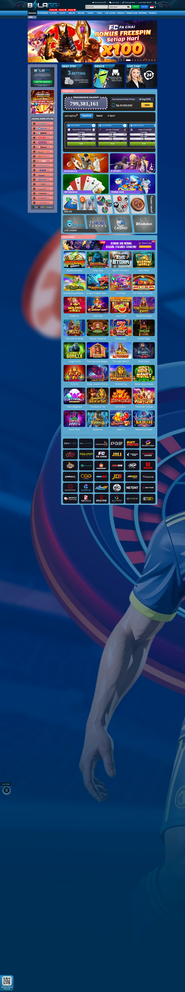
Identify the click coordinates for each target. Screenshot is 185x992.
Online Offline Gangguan (43, 207)
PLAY (81, 144)
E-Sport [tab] (111, 116)
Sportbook (43, 13)
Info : (31, 17)
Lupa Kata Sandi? (145, 2)
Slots (62, 13)
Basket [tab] (100, 116)
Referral (143, 13)
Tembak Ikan (131, 13)
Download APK (100, 2)
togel (99, 13)
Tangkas (121, 13)
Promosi (153, 13)
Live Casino (110, 13)
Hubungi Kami (130, 2)
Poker (90, 13)
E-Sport (53, 13)
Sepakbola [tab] (86, 116)
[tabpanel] (110, 135)
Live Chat (115, 2)
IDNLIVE (72, 13)
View (147, 103)
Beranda (32, 13)
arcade (81, 13)
